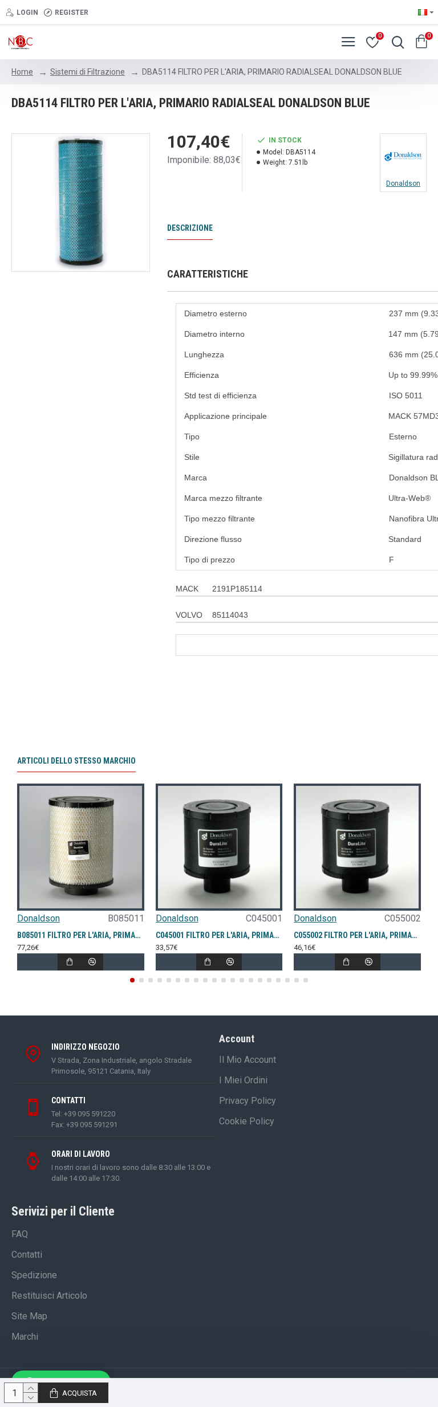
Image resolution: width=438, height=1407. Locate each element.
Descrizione (190, 228)
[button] (132, 980)
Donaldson (38, 918)
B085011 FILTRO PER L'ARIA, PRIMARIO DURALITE (80, 935)
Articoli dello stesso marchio (76, 760)
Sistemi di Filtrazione (87, 71)
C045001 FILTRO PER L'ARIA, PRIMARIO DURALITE (219, 935)
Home (22, 71)
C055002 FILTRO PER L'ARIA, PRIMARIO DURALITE (357, 935)
